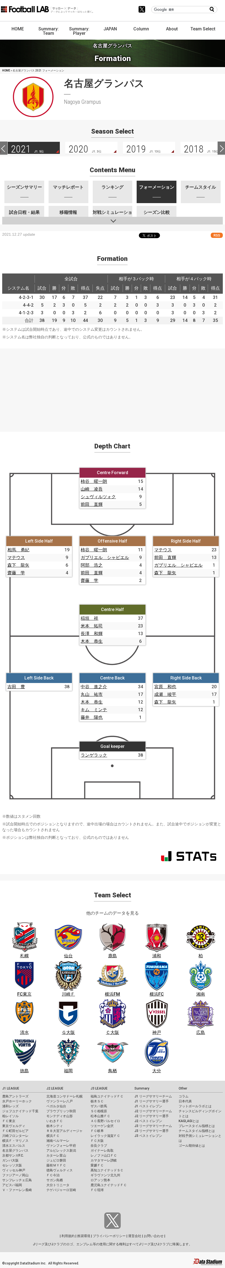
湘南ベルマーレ (57, 1141)
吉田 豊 (16, 686)
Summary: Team (48, 31)
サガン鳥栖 (54, 1180)
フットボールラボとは (195, 1106)
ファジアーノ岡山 (15, 1175)
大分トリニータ (57, 1185)
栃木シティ (54, 1126)
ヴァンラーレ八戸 (59, 1101)
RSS (216, 235)
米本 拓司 (92, 626)
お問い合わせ (154, 1236)
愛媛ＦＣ (97, 1165)
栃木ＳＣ (97, 1101)
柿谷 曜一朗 (94, 481)
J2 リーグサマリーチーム (153, 1111)
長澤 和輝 (92, 633)
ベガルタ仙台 (56, 1106)
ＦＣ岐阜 (97, 1131)
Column (141, 28)
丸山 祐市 (92, 694)
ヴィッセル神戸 (13, 1170)
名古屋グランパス (15, 1150)
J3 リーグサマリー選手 (151, 1131)
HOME (18, 28)
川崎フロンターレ (15, 1136)
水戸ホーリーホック (17, 1101)
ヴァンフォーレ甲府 (61, 1146)
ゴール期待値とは (192, 1146)
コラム (184, 1096)
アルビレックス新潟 (61, 1150)
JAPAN (110, 28)
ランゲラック (94, 755)
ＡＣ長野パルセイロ (105, 1121)
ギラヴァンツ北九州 (105, 1175)
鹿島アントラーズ (15, 1096)
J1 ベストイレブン (148, 1106)
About (172, 28)
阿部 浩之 (92, 565)
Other (183, 1088)
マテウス (16, 557)
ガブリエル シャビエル (105, 557)
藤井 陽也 (92, 717)
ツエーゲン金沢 (102, 1126)
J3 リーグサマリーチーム (153, 1126)
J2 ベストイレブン (148, 1121)
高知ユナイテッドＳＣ (107, 1170)
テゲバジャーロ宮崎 (61, 1190)
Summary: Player (79, 31)
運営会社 (134, 1236)
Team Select (202, 28)
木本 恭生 (92, 641)
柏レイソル (10, 1116)
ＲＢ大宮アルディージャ (64, 1131)
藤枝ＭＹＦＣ (56, 1165)
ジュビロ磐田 (56, 1160)
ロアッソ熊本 (100, 1180)
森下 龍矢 (18, 565)
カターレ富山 (56, 1155)
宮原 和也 (165, 686)
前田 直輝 (92, 504)
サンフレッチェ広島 (17, 1180)
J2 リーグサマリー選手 (151, 1116)
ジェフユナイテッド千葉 (20, 1111)
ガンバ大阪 (10, 1160)
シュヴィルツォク (98, 496)
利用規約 (68, 1236)
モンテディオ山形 (59, 1116)
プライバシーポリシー (109, 1236)
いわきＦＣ (54, 1121)
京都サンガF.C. (13, 1155)
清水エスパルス (13, 1146)
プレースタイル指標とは (197, 1126)
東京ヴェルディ (13, 1126)
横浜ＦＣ (53, 1136)
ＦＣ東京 (8, 1121)
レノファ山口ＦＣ (104, 1155)
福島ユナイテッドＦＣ (107, 1096)
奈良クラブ (99, 1146)
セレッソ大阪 (12, 1165)
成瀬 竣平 (165, 694)
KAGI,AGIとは (189, 1121)
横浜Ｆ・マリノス (15, 1141)
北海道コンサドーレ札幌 (64, 1096)
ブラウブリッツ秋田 (61, 1111)
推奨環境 (83, 1236)
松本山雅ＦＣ (100, 1116)
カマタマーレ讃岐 (104, 1160)
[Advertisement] (112, 386)
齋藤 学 (16, 572)
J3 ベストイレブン (148, 1136)
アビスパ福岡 (12, 1185)
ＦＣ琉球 (97, 1190)
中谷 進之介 (94, 686)
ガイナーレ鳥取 (102, 1150)
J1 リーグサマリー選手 (151, 1101)
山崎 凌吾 (92, 489)
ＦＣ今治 (53, 1175)
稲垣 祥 (89, 618)
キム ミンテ (94, 709)
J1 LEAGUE (10, 1088)
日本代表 (185, 1101)
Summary (141, 1088)
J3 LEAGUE (99, 1088)
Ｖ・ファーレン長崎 (17, 1190)
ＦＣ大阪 (97, 1141)
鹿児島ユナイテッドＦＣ (109, 1185)
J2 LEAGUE (54, 1088)
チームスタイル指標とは (197, 1131)
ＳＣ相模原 (99, 1111)
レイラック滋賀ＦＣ (105, 1136)
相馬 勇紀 (18, 549)
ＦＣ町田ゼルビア (15, 1131)
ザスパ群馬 (99, 1106)
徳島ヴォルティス (59, 1170)
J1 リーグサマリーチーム (153, 1096)
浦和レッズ (10, 1106)
